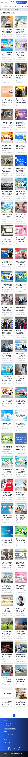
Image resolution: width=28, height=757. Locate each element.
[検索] (13, 2)
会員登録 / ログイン (21, 2)
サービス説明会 (7, 725)
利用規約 (6, 731)
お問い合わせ (7, 742)
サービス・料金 (7, 723)
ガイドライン (7, 737)
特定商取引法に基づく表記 (10, 728)
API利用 (5, 740)
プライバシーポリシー (9, 734)
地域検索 (6, 6)
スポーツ (17, 6)
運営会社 (6, 720)
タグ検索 (11, 9)
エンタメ (12, 6)
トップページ (4, 9)
